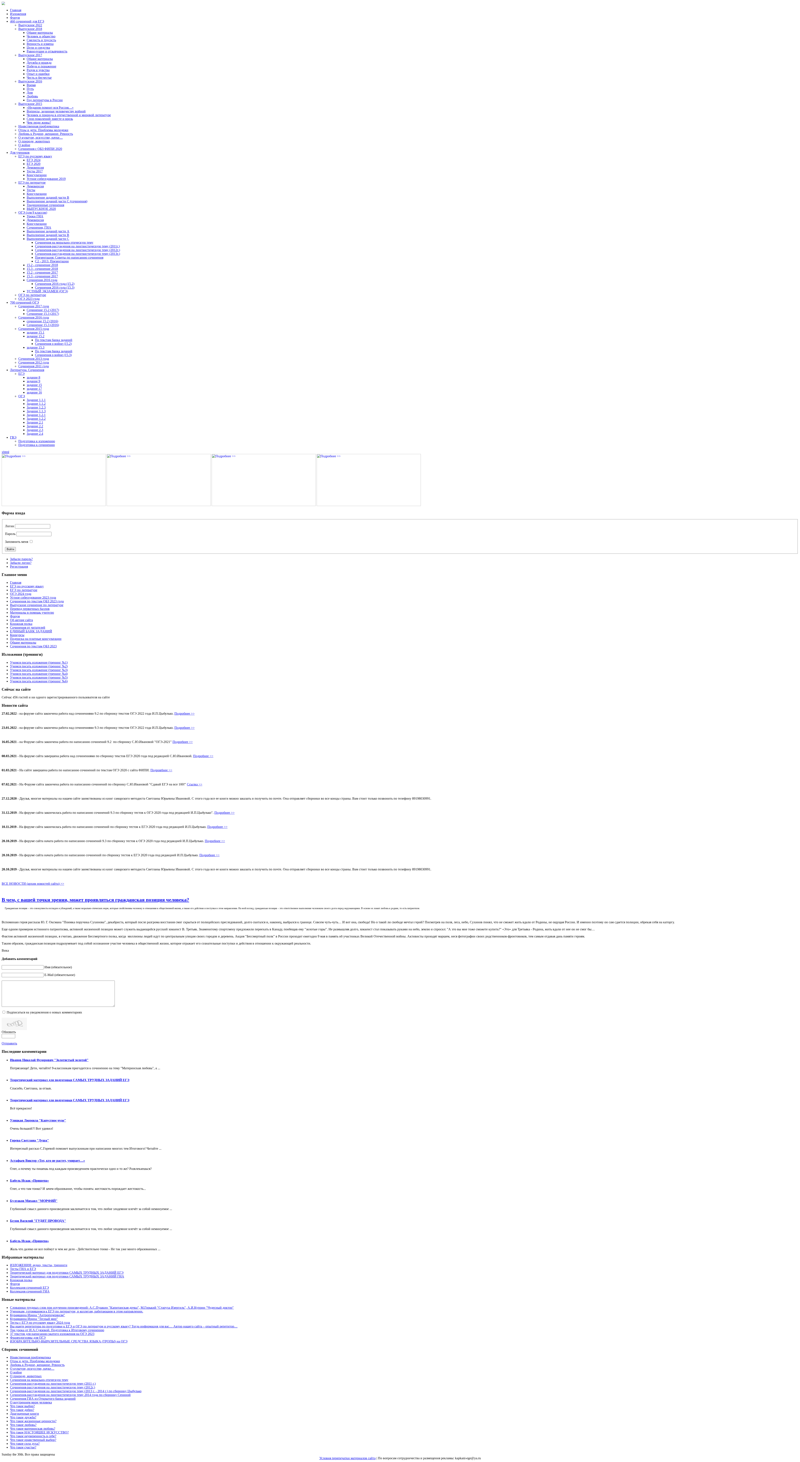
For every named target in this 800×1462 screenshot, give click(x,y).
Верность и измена (40, 44)
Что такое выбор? (22, 1406)
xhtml (5, 452)
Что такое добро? (22, 1410)
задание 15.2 (35, 336)
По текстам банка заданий (53, 340)
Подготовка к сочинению (36, 445)
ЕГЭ (21, 373)
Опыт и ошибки (38, 74)
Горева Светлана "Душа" (29, 1140)
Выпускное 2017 (30, 55)
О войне (24, 145)
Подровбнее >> (161, 770)
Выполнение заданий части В (48, 197)
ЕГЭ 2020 (33, 164)
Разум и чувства (38, 70)
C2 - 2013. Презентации (52, 261)
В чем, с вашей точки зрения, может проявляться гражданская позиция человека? (95, 899)
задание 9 (33, 381)
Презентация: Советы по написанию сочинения (69, 257)
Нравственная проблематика (38, 126)
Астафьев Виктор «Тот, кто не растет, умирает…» (47, 1160)
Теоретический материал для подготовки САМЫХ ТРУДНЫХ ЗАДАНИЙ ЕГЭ (69, 1080)
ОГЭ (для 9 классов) (32, 212)
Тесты (31, 190)
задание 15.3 (35, 347)
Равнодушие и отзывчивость (47, 51)
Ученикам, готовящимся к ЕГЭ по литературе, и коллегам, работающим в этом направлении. (76, 1311)
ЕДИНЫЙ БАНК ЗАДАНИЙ (31, 631)
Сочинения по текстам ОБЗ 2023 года (37, 601)
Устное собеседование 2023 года (33, 597)
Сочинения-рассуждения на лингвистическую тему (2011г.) (77, 246)
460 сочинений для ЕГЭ (27, 21)
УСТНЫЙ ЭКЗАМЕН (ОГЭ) (47, 291)
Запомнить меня (16, 541)
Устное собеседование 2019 (46, 179)
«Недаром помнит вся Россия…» (50, 107)
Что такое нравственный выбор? (33, 1440)
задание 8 (33, 377)
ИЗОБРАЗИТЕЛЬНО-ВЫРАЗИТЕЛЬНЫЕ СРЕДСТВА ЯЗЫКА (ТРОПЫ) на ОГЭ (69, 1341)
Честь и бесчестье (39, 77)
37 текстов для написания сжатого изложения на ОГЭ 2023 (52, 1334)
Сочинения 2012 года (33, 362)
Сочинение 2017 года (33, 306)
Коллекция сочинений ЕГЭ (29, 1287)
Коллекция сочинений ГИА (30, 1291)
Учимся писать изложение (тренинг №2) (39, 666)
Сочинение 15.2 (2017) (43, 310)
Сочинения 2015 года (33, 328)
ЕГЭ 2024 (33, 160)
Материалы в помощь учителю (32, 612)
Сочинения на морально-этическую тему (64, 242)
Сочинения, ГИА (39, 227)
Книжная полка (21, 624)
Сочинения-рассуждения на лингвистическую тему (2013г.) (77, 254)
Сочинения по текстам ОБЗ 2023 (33, 646)
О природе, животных (34, 141)
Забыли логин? (20, 563)
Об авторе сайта (21, 620)
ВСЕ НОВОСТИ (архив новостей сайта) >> (33, 883)
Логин (9, 526)
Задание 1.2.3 (36, 407)
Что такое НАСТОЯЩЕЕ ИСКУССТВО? (39, 1432)
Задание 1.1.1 (36, 400)
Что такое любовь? (23, 1425)
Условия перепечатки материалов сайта (347, 1458)
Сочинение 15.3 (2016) (43, 325)
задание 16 (34, 392)
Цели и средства (38, 47)
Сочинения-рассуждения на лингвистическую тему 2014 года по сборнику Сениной (70, 1395)
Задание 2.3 (35, 430)
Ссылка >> (194, 784)
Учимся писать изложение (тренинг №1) (39, 662)
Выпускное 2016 (30, 81)
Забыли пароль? (21, 559)
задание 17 (34, 388)
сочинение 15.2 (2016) (42, 321)
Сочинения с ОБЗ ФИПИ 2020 (40, 149)
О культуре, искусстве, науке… (40, 137)
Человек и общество (41, 36)
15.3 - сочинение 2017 (42, 276)
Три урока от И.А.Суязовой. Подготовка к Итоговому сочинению (57, 1330)
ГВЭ (13, 437)
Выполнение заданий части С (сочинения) (57, 201)
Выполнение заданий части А (48, 231)
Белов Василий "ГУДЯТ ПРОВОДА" (38, 1221)
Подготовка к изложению (36, 441)
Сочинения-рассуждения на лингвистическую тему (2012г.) (77, 250)
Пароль (10, 534)
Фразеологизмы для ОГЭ (28, 1337)
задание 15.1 (35, 332)
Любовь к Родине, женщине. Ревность (45, 134)
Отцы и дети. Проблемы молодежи (43, 130)
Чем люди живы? (39, 122)
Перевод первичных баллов (30, 609)
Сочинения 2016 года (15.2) (54, 283)
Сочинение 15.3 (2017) (43, 313)
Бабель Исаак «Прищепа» (29, 1180)
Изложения (18, 14)
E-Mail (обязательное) (59, 975)
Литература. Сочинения (27, 370)
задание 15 (34, 385)
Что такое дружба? (23, 1417)
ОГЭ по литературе (32, 295)
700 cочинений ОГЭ (24, 302)
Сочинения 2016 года (42, 280)
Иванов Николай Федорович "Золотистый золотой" (49, 1060)
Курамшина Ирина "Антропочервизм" (37, 1315)
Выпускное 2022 (30, 25)
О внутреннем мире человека (31, 1402)
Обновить (9, 1032)
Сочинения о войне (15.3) (53, 355)
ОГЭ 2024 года (20, 594)
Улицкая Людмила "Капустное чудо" (38, 1120)
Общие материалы (40, 32)
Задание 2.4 (35, 433)
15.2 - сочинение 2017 (42, 272)
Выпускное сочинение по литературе (36, 605)
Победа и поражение (41, 66)
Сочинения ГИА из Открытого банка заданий (43, 1398)
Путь (30, 89)
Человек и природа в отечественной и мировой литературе (69, 115)
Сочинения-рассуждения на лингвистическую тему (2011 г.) (53, 1383)
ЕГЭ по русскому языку (35, 156)
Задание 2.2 (35, 426)
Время (31, 85)
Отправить (9, 1043)
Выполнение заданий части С (48, 239)
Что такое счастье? (23, 1447)
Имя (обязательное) (58, 967)
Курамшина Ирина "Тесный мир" (34, 1319)
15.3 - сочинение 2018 (42, 268)
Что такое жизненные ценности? (33, 1421)
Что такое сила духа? (25, 1443)
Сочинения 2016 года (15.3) (54, 287)
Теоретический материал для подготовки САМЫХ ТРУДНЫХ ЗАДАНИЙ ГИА (67, 1276)
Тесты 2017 (35, 171)
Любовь (32, 96)
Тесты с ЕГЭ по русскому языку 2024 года (40, 1322)
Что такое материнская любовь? (32, 1428)
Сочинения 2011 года (33, 366)
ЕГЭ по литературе (32, 182)
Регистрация (19, 566)
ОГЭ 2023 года (29, 298)
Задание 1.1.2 (36, 403)
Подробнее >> (184, 713)
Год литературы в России (45, 100)
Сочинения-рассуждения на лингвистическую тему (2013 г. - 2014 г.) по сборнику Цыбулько (75, 1391)
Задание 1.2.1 (36, 415)
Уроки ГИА (35, 216)
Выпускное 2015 (30, 104)
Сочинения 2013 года (33, 358)
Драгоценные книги (24, 1413)
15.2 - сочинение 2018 (42, 265)
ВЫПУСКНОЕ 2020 (41, 209)
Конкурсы (17, 635)
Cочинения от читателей (27, 627)
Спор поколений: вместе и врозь (50, 119)
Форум (15, 17)
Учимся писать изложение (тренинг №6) (39, 681)
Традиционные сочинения (45, 205)
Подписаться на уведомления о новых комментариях (44, 1012)
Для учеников (20, 152)
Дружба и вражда (39, 62)
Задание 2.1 (35, 422)
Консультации (37, 175)
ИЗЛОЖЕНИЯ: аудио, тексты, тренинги (38, 1265)
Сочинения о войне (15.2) (53, 343)
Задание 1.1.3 (36, 411)
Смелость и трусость (41, 40)
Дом (30, 92)
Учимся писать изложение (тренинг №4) (39, 674)
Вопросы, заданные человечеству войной (56, 111)
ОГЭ (21, 396)
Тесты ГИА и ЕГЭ (23, 1269)
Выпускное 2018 (30, 29)
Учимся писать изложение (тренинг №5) (39, 677)
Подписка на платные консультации (35, 639)
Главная (15, 10)
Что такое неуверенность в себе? (33, 1436)
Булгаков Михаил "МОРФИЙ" (34, 1201)
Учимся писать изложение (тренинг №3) (39, 670)
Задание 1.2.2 (36, 418)
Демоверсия (35, 167)
